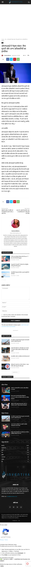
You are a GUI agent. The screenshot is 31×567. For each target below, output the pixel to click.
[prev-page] (2, 280)
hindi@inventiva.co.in (12, 496)
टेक (5, 39)
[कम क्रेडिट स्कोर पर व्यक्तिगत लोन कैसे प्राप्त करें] (6, 358)
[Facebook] (7, 59)
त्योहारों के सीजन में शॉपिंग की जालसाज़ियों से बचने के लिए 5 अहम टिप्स (7, 212)
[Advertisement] (15, 20)
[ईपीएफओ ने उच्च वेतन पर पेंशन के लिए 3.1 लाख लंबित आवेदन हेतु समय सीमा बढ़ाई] (6, 367)
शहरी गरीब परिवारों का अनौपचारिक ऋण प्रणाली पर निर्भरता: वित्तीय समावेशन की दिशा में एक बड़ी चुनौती (20, 349)
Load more (15, 372)
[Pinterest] (14, 59)
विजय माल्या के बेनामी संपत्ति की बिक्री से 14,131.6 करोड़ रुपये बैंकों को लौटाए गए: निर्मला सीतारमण (20, 397)
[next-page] (5, 280)
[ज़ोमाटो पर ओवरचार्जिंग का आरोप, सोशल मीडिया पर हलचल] (6, 390)
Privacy (2, 539)
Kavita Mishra (8, 55)
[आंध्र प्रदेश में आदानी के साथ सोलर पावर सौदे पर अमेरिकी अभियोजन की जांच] (6, 434)
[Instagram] (13, 507)
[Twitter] (11, 59)
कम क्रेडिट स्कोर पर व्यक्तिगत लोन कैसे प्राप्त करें (20, 356)
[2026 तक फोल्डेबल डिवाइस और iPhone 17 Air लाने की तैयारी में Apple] (6, 259)
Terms (6, 539)
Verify (2, 566)
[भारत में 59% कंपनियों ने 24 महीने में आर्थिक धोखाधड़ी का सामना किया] (6, 426)
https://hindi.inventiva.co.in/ (15, 233)
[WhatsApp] (18, 59)
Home (3, 39)
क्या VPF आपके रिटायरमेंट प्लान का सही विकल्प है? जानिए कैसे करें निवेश (23, 212)
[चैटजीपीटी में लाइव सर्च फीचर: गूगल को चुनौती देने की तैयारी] (6, 274)
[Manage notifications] (27, 563)
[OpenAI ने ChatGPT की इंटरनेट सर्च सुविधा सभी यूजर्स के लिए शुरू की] (6, 267)
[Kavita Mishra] (2, 55)
